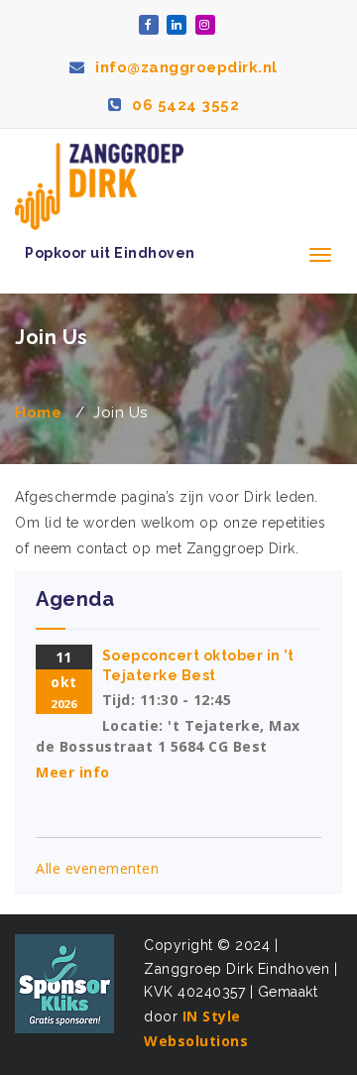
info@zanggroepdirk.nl (184, 67)
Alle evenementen (97, 868)
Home (38, 412)
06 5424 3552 (183, 105)
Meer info (73, 772)
